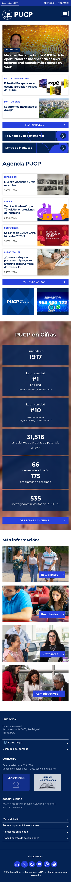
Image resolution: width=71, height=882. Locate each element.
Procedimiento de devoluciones (21, 838)
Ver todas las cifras (34, 520)
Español (64, 3)
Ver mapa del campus (15, 748)
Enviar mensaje (16, 777)
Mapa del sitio (11, 819)
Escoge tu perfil (9, 3)
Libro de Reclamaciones (47, 778)
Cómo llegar (15, 742)
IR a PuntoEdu (34, 124)
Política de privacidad (15, 831)
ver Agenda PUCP (34, 281)
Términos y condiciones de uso (21, 825)
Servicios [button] (49, 3)
